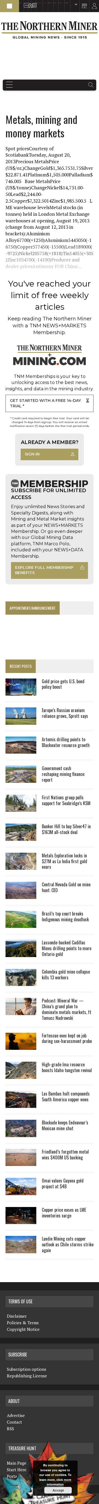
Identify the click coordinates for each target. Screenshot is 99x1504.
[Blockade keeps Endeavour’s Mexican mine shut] (21, 1133)
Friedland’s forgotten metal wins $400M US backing (65, 1154)
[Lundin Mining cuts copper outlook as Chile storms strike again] (21, 1249)
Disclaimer (17, 1316)
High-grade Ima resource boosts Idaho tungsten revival (67, 1067)
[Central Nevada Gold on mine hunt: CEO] (21, 895)
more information (59, 1482)
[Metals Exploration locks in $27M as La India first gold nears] (21, 866)
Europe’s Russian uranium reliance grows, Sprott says (65, 713)
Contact (14, 1422)
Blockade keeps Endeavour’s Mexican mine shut (65, 1125)
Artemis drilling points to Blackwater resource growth (66, 742)
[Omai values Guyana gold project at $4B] (21, 1191)
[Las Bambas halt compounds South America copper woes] (21, 1104)
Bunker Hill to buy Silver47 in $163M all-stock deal (66, 829)
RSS (10, 1428)
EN (85, 7)
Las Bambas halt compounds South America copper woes (66, 1096)
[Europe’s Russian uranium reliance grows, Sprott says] (21, 721)
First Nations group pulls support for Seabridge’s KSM (66, 800)
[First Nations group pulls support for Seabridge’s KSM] (21, 808)
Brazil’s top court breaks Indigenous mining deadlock (65, 916)
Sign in (32, 454)
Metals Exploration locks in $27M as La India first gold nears (64, 861)
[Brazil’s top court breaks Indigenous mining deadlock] (21, 924)
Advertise (16, 1415)
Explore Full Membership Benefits (44, 570)
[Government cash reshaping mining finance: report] (21, 779)
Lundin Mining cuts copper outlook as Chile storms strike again (68, 1244)
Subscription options (26, 1369)
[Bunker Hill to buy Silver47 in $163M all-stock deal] (21, 837)
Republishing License (27, 1375)
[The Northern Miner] (49, 29)
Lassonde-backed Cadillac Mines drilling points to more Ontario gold (66, 948)
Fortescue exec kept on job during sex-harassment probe (67, 1038)
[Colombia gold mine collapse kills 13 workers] (21, 982)
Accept (58, 1490)
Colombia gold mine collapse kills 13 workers (66, 974)
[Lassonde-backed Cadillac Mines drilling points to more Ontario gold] (21, 953)
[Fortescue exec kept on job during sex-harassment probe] (21, 1046)
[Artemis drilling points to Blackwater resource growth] (21, 750)
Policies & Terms (23, 1322)
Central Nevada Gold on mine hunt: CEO (66, 887)
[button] (9, 6)
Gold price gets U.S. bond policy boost (63, 684)
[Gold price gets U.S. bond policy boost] (21, 692)
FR (92, 7)
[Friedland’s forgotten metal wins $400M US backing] (21, 1162)
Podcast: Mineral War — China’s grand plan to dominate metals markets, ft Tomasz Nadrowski (66, 1009)
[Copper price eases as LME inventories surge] (21, 1220)
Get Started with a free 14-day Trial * (45, 403)
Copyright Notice (23, 1329)
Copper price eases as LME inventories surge (64, 1212)
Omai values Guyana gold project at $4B (63, 1183)
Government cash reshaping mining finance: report (63, 774)
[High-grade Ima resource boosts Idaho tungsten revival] (21, 1075)
